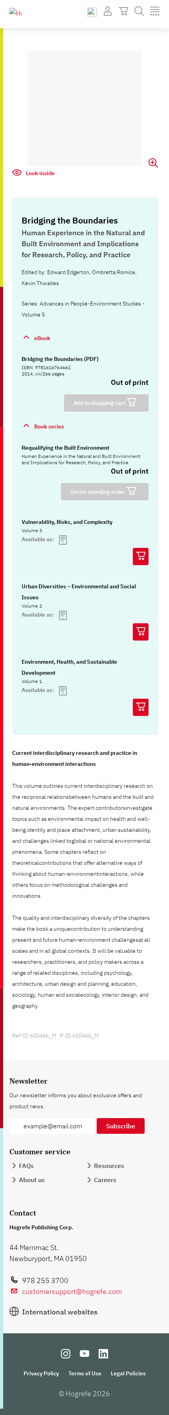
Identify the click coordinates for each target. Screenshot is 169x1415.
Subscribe (120, 1126)
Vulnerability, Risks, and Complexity (67, 521)
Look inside (40, 173)
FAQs (26, 1166)
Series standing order (98, 491)
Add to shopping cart (100, 402)
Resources (109, 1166)
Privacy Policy (41, 1373)
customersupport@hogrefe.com (72, 1291)
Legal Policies (128, 1373)
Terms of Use (84, 1373)
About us (32, 1180)
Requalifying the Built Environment (65, 447)
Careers (105, 1180)
